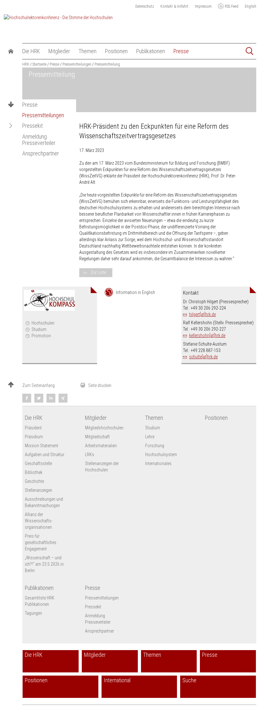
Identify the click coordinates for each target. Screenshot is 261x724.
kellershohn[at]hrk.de (207, 335)
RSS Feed (231, 6)
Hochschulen (43, 323)
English (250, 6)
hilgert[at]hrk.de (202, 314)
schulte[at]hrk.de (203, 356)
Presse (30, 105)
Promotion (41, 335)
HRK (25, 64)
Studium (39, 329)
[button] (10, 125)
